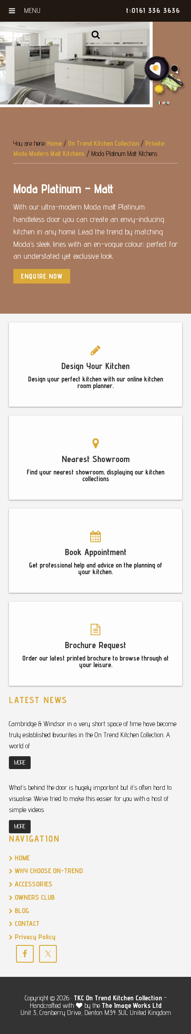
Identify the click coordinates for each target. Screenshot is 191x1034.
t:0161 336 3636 (153, 10)
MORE (19, 762)
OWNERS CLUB (34, 897)
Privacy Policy (34, 937)
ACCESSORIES (32, 884)
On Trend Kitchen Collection (124, 998)
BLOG (21, 910)
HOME (21, 858)
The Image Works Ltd (132, 1005)
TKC (79, 998)
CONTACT (26, 923)
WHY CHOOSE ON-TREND (48, 871)
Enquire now (42, 276)
